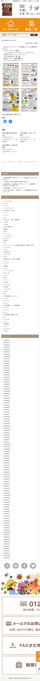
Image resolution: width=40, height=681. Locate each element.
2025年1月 (7, 368)
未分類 (26, 161)
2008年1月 (7, 523)
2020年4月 (7, 435)
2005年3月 (7, 548)
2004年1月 (7, 553)
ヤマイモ (6, 310)
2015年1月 (7, 490)
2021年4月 (7, 416)
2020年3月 (7, 437)
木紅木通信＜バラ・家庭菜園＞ (15, 161)
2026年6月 (7, 342)
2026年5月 (7, 345)
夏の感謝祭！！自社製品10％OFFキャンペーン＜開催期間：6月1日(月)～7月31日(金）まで (20, 184)
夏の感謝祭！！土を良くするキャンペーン (15, 188)
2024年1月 (7, 386)
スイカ (6, 298)
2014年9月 (7, 500)
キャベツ (6, 275)
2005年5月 (7, 546)
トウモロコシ (7, 289)
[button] (10, 74)
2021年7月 (7, 409)
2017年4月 (7, 474)
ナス (5, 317)
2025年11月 (7, 354)
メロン (6, 321)
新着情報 (6, 323)
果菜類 (6, 266)
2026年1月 (7, 349)
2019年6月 (7, 458)
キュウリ (6, 326)
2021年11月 (7, 405)
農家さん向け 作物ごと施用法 (12, 259)
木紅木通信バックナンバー (11, 296)
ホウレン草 (7, 254)
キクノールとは (8, 201)
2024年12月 (7, 370)
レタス (6, 268)
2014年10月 (7, 497)
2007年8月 (7, 525)
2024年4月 (7, 382)
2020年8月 (7, 430)
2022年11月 (7, 398)
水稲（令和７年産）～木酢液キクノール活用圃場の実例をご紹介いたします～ (20, 191)
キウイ (6, 256)
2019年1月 (7, 469)
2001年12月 (7, 558)
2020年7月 (7, 432)
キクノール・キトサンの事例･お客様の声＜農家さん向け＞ (19, 245)
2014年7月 (7, 504)
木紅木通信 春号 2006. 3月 (9, 40)
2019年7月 (7, 456)
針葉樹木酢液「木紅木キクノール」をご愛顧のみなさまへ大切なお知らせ (20, 178)
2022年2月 (7, 402)
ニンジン (6, 215)
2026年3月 (7, 347)
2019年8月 (7, 453)
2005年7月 (7, 544)
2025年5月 (7, 363)
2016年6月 (7, 479)
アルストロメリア (8, 208)
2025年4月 (7, 365)
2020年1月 (7, 442)
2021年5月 (7, 414)
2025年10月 (7, 356)
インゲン (6, 280)
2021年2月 (7, 421)
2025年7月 (7, 358)
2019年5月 (7, 460)
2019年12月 (7, 444)
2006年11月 (7, 530)
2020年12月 (7, 423)
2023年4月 (7, 395)
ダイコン (6, 205)
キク (5, 217)
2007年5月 (7, 527)
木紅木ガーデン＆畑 (9, 210)
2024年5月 (7, 379)
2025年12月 (7, 351)
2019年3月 (7, 465)
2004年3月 (7, 550)
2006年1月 (7, 539)
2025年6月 (7, 361)
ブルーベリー (7, 233)
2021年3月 (7, 419)
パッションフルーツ (9, 270)
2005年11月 (7, 541)
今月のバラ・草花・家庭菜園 (11, 219)
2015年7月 (7, 483)
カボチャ (6, 307)
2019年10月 (7, 449)
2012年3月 (7, 511)
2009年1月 (7, 518)
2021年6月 (7, 412)
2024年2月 (7, 384)
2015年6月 (7, 486)
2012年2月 (7, 513)
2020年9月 (7, 428)
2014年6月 (7, 507)
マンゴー (6, 263)
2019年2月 (7, 467)
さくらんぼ (7, 284)
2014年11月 (7, 495)
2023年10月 (7, 391)
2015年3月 (7, 488)
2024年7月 (7, 377)
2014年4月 (7, 509)
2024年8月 (7, 375)
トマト (6, 212)
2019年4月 (7, 463)
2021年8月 (7, 407)
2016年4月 (7, 481)
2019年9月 (7, 451)
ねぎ (5, 231)
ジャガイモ (7, 319)
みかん (6, 249)
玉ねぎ (6, 240)
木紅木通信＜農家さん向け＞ (11, 314)
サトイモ (6, 300)
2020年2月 (7, 439)
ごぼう (6, 291)
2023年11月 (7, 389)
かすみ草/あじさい (9, 226)
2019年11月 (7, 446)
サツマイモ (7, 328)
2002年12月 (7, 555)
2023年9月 (7, 393)
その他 (6, 222)
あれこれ (6, 238)
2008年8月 (7, 520)
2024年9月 (7, 372)
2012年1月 (7, 516)
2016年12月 (7, 476)
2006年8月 (7, 532)
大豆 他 (6, 273)
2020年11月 (7, 426)
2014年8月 (7, 502)
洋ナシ (6, 277)
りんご (6, 312)
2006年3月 (7, 537)
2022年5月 (7, 400)
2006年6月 (7, 534)
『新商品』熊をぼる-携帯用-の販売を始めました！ (17, 181)
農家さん (6, 229)
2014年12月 (7, 493)
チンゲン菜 (7, 247)
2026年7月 (7, 340)
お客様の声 (7, 252)
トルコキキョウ (8, 236)
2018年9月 (7, 472)
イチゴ (6, 203)
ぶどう (6, 303)
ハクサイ (6, 261)
